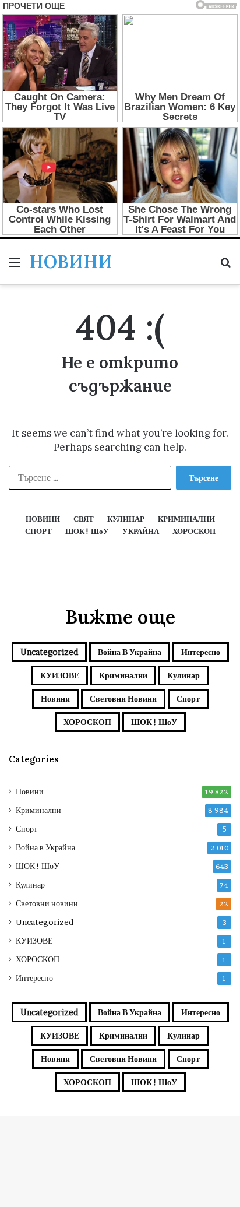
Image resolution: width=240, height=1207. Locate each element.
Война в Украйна (129, 652)
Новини (55, 698)
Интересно (200, 652)
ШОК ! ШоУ (154, 722)
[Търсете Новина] (225, 266)
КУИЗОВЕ (59, 675)
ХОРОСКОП (87, 722)
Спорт (188, 698)
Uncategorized (49, 652)
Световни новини (123, 698)
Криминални (123, 675)
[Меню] (14, 266)
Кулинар (183, 675)
